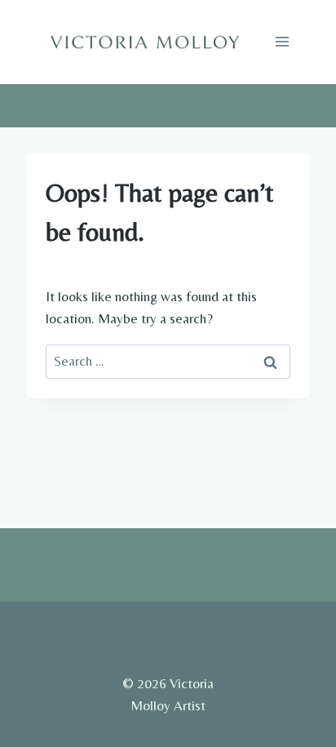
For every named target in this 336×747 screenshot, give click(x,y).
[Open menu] (282, 42)
